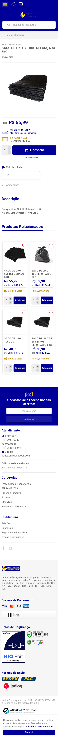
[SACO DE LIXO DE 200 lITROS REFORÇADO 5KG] (42, 341)
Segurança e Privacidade (15, 532)
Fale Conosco (9, 523)
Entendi (29, 732)
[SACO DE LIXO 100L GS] (15, 341)
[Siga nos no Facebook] (3, 548)
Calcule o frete (14, 167)
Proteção (6, 497)
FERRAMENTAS (10, 488)
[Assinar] (29, 419)
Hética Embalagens (12, 44)
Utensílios (7, 502)
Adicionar (20, 300)
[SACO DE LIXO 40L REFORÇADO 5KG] (42, 273)
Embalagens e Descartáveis (16, 483)
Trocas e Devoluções (13, 537)
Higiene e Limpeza (14, 35)
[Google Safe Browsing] (35, 642)
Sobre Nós (7, 528)
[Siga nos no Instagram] (10, 549)
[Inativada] (13, 647)
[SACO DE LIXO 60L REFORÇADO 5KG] (15, 273)
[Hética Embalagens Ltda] (29, 15)
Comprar (36, 150)
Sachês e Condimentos (14, 506)
